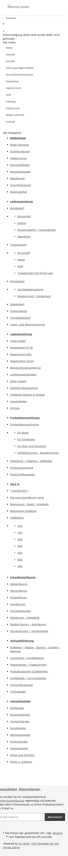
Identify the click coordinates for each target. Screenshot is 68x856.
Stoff (20, 266)
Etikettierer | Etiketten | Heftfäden (31, 461)
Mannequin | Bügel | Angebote (29, 504)
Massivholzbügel (20, 171)
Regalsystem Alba (21, 354)
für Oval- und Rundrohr (31, 446)
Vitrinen (15, 408)
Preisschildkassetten (22, 474)
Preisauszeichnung (21, 467)
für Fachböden (26, 439)
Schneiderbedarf (20, 318)
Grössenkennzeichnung (24, 424)
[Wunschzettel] (46, 6)
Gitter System (18, 381)
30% (19, 539)
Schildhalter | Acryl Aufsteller (28, 678)
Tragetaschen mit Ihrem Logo (35, 273)
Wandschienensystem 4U (25, 367)
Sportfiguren (17, 604)
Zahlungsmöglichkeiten (20, 68)
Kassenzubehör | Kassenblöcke (36, 230)
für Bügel (23, 432)
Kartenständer (19, 741)
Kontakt (10, 54)
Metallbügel (17, 178)
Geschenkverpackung (30, 289)
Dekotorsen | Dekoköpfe (25, 617)
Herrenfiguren (18, 590)
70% (19, 566)
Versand (57, 833)
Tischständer (18, 691)
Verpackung (17, 281)
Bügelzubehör (18, 192)
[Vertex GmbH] (18, 6)
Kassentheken (18, 401)
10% (19, 526)
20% (19, 532)
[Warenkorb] (50, 6)
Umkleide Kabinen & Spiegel (27, 394)
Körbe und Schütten (22, 755)
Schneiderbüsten (20, 611)
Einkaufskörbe (18, 311)
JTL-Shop (24, 843)
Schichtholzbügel (20, 185)
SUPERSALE (17, 517)
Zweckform (24, 236)
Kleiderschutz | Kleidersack (34, 296)
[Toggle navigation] (5, 6)
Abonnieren (55, 817)
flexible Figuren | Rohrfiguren (28, 624)
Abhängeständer (20, 735)
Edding (21, 223)
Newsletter (12, 81)
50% (19, 552)
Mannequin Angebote (23, 511)
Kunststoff (23, 253)
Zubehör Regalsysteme (24, 388)
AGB (8, 95)
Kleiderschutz (18, 158)
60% (19, 559)
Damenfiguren (19, 584)
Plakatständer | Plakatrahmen (28, 664)
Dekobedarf (17, 304)
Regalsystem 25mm (22, 361)
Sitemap (11, 101)
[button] (36, 6)
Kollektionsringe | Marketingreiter (38, 453)
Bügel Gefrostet (19, 144)
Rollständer (17, 708)
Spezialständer (19, 748)
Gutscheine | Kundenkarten (27, 658)
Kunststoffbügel (20, 165)
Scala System (18, 341)
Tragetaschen (18, 244)
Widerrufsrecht (15, 115)
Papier (21, 259)
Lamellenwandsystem (23, 374)
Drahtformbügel (20, 151)
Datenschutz (13, 88)
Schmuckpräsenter (21, 685)
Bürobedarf (17, 208)
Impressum (13, 108)
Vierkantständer (20, 721)
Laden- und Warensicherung (27, 324)
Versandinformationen (19, 74)
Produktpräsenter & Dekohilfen (29, 671)
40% (19, 546)
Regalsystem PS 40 (21, 347)
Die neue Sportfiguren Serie (27, 497)
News (9, 47)
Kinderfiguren (18, 597)
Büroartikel (24, 216)
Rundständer (18, 728)
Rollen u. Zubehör (21, 761)
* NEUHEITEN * (19, 491)
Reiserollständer (20, 714)
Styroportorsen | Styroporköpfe (29, 631)
